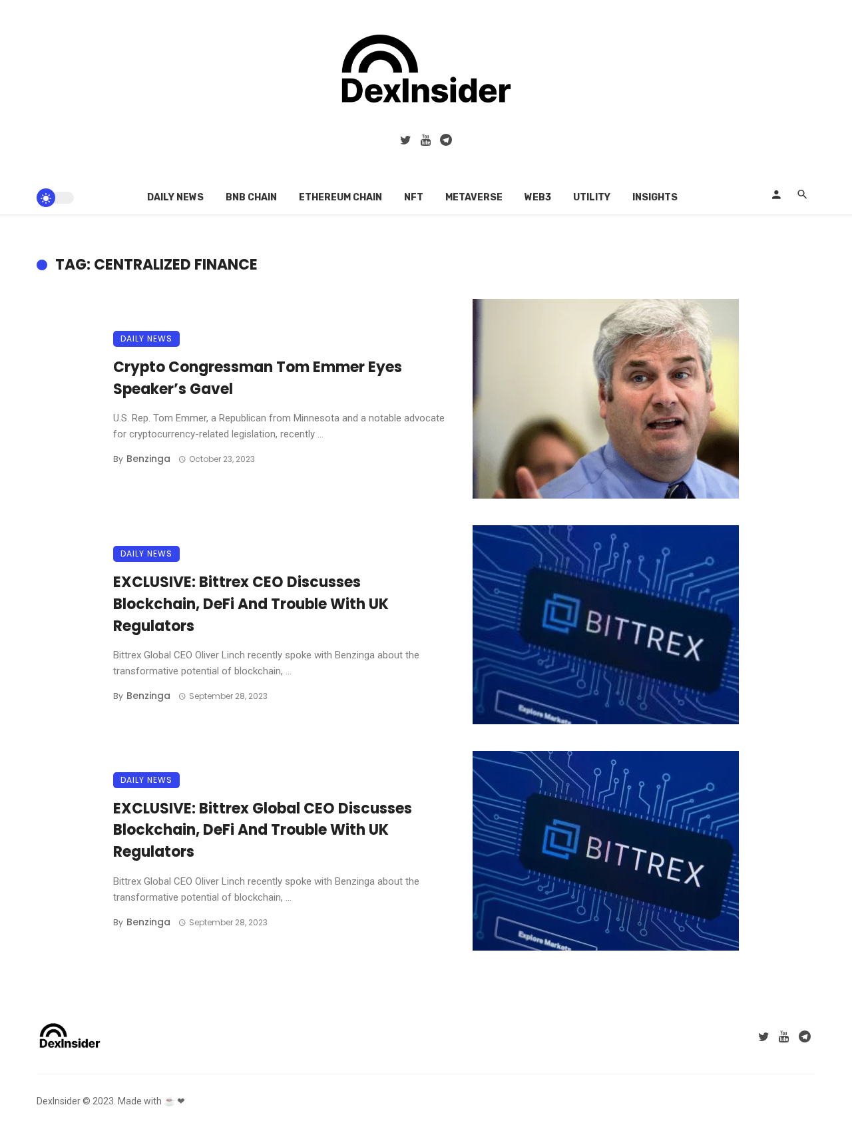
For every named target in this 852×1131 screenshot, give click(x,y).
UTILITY (591, 197)
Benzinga (148, 458)
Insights (655, 197)
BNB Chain (251, 197)
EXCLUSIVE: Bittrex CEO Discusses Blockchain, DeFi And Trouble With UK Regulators (251, 604)
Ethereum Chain (340, 197)
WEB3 (538, 197)
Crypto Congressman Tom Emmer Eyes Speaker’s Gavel (257, 378)
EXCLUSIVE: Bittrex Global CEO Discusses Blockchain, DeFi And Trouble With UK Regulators (262, 830)
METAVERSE (474, 197)
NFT (413, 197)
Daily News (175, 197)
